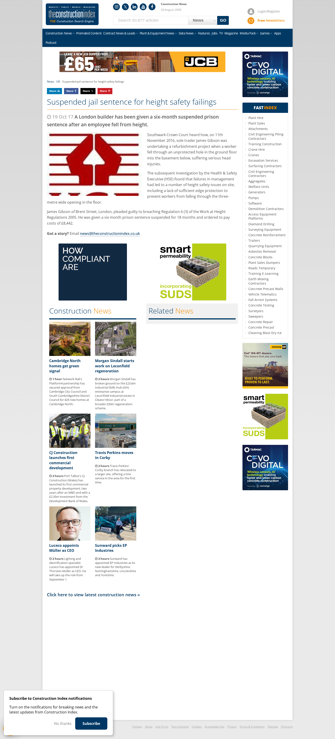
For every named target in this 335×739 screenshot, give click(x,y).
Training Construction (265, 144)
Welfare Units (258, 186)
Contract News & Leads (119, 33)
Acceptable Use (214, 727)
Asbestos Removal (262, 251)
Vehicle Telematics (262, 294)
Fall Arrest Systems (262, 300)
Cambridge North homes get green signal (65, 365)
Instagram (116, 6)
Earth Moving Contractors (258, 281)
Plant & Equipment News (157, 33)
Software (255, 203)
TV (221, 33)
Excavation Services (263, 160)
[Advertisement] (142, 658)
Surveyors (255, 311)
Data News (186, 33)
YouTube (143, 6)
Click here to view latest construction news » (93, 594)
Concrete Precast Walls (265, 289)
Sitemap (273, 727)
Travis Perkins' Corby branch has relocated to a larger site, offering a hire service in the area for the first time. (115, 474)
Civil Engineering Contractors (261, 173)
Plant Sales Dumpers (264, 262)
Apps (277, 33)
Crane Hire (256, 149)
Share (53, 91)
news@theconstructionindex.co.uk (110, 233)
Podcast (51, 42)
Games (265, 33)
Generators (256, 192)
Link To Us (161, 727)
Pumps (253, 198)
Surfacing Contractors (265, 166)
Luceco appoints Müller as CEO (64, 548)
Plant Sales (256, 123)
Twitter (125, 6)
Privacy (232, 727)
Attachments (258, 129)
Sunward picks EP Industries (111, 548)
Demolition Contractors (266, 209)
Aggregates (256, 181)
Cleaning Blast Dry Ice (265, 333)
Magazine (231, 33)
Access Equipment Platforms (262, 216)
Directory (287, 727)
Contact (137, 727)
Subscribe (91, 723)
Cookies (197, 727)
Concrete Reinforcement (267, 235)
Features (204, 33)
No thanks (63, 723)
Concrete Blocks (260, 257)
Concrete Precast (261, 327)
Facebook (152, 6)
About (148, 727)
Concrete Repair (260, 322)
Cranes (253, 155)
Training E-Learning (263, 273)
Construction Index (72, 14)
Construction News (59, 33)
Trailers (254, 240)
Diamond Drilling (261, 224)
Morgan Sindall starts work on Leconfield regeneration (114, 365)
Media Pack (247, 33)
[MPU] (93, 299)
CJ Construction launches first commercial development (63, 460)
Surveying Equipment (264, 229)
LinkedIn (134, 6)
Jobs (214, 33)
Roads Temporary (261, 268)
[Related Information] (142, 70)
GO (223, 20)
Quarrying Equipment (265, 246)
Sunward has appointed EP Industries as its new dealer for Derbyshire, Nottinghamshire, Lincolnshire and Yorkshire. (115, 567)
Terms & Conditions (252, 727)
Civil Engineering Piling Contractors (265, 136)
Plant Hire (255, 118)
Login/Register (269, 11)
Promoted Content (88, 33)
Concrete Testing (261, 305)
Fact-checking (180, 727)
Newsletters (271, 20)
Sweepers (255, 316)
